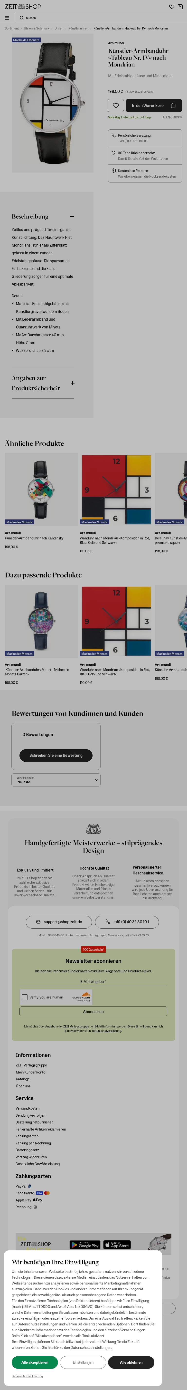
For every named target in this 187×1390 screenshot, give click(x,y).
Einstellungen (83, 1362)
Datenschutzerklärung (27, 1376)
